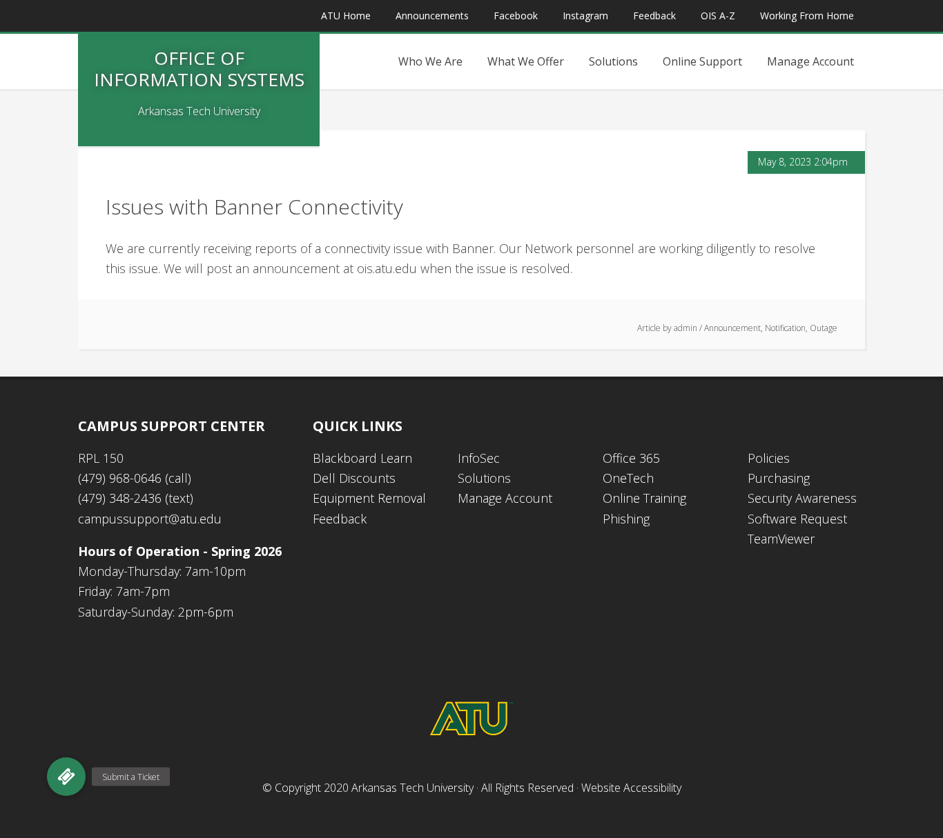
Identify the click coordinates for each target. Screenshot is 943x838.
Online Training (644, 498)
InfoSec (479, 458)
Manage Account (505, 498)
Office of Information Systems (199, 69)
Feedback (340, 518)
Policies (769, 458)
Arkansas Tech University (412, 787)
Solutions (484, 478)
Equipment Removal (369, 498)
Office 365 (631, 458)
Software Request (797, 518)
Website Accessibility (631, 787)
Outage (823, 328)
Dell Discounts (354, 478)
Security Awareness (802, 498)
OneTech (628, 478)
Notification (785, 328)
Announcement (732, 328)
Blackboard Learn (362, 458)
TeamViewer (781, 538)
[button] (66, 776)
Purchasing (779, 478)
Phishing (626, 518)
